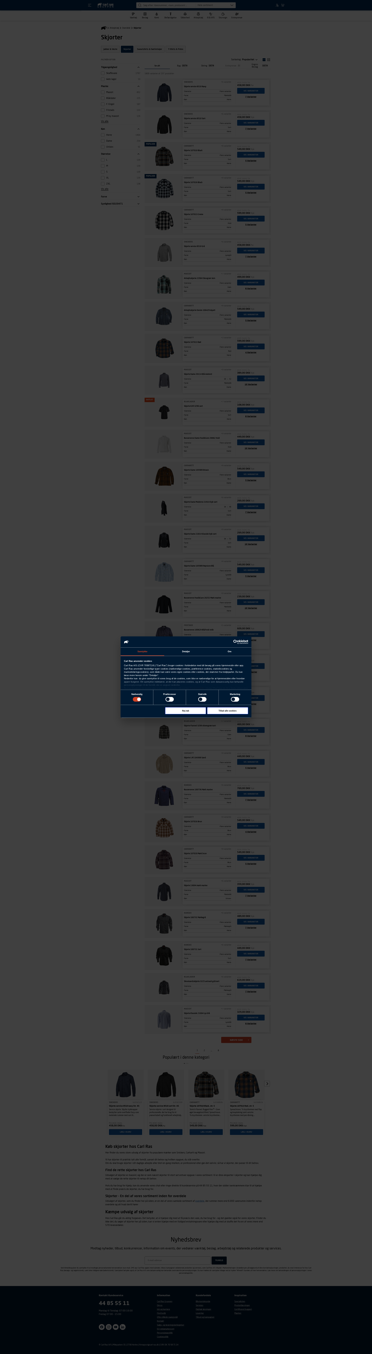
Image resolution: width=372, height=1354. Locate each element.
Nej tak (185, 710)
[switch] (170, 699)
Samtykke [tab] (142, 651)
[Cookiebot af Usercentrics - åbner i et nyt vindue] (235, 642)
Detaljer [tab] (186, 651)
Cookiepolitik (197, 688)
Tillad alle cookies (228, 710)
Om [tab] (229, 651)
